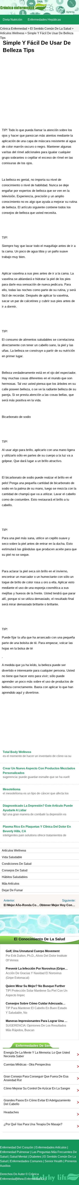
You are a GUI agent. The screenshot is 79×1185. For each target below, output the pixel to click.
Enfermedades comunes (26, 1161)
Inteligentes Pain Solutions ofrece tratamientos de (34, 835)
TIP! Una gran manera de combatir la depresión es (34, 814)
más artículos (10, 883)
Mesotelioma (11, 789)
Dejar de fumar (12, 890)
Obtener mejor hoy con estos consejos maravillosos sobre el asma (57, 905)
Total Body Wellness (17, 752)
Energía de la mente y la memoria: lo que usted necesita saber (37, 1054)
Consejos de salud (14, 870)
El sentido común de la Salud (50, 28)
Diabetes (35, 1156)
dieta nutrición (12, 19)
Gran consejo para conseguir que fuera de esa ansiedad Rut (36, 1078)
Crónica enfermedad (13, 28)
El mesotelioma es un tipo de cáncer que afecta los (36, 793)
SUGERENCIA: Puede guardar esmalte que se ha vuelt (36, 777)
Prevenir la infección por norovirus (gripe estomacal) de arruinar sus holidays (37, 968)
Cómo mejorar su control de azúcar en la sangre (37, 1088)
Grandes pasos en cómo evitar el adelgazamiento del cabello (37, 1102)
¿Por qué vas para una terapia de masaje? (33, 1124)
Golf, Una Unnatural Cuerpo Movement (33, 951)
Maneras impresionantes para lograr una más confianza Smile (37, 1020)
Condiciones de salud (16, 863)
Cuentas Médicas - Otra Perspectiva (27, 1064)
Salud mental (18, 1156)
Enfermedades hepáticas (44, 19)
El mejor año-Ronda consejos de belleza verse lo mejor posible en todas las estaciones (22, 905)
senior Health (54, 1161)
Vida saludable (12, 857)
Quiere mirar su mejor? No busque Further (35, 986)
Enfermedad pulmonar (14, 1152)
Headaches (11, 1112)
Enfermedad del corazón (16, 1147)
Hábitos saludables (15, 877)
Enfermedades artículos (51, 1147)
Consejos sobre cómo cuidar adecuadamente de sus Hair (37, 1003)
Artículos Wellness (12, 33)
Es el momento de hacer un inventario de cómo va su (37, 756)
